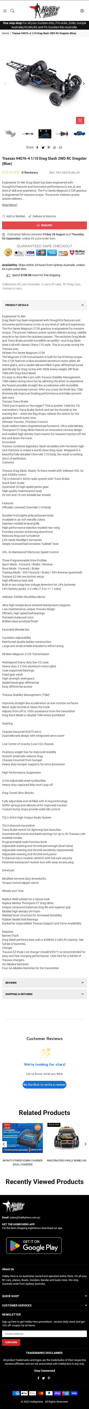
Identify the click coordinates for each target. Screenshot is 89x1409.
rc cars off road (51, 284)
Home (5, 33)
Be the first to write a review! (44, 1085)
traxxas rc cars (12, 288)
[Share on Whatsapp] (54, 147)
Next (84, 84)
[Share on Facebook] (37, 147)
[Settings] (82, 10)
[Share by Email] (60, 147)
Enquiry (46, 225)
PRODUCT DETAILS (17, 305)
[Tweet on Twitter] (43, 147)
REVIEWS (11, 982)
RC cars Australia (28, 284)
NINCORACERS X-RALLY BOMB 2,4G (66, 1160)
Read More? (9, 205)
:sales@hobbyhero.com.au (24, 1217)
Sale (7, 1124)
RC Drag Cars (71, 284)
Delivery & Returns (44, 216)
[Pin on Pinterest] (49, 147)
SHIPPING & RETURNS (18, 994)
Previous (5, 84)
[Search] (12, 10)
